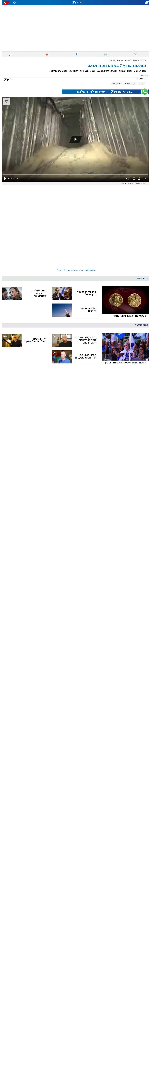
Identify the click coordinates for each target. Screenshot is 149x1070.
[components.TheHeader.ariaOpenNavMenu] (125, 2)
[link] (123, 302)
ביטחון (135, 60)
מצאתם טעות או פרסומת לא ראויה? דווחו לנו (73, 270)
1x (142, 178)
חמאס (139, 83)
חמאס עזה (114, 83)
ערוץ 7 (141, 60)
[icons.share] (4, 3)
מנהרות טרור (128, 83)
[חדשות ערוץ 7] (74, 2)
